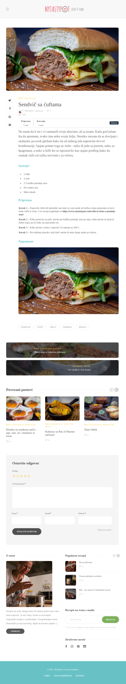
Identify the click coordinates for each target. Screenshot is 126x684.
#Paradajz (67, 327)
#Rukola (82, 327)
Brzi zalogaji (27, 98)
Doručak (30, 425)
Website (82, 513)
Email (48, 513)
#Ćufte (40, 327)
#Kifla (53, 327)
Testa (87, 366)
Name (15, 513)
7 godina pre (39, 111)
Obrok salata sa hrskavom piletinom (49, 352)
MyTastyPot (29, 111)
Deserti (77, 366)
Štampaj (114, 123)
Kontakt (80, 676)
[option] (23, 419)
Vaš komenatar (19, 484)
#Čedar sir (25, 327)
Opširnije (15, 631)
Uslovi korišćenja (63, 676)
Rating (15, 471)
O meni (47, 676)
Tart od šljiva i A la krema (79, 370)
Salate (57, 349)
